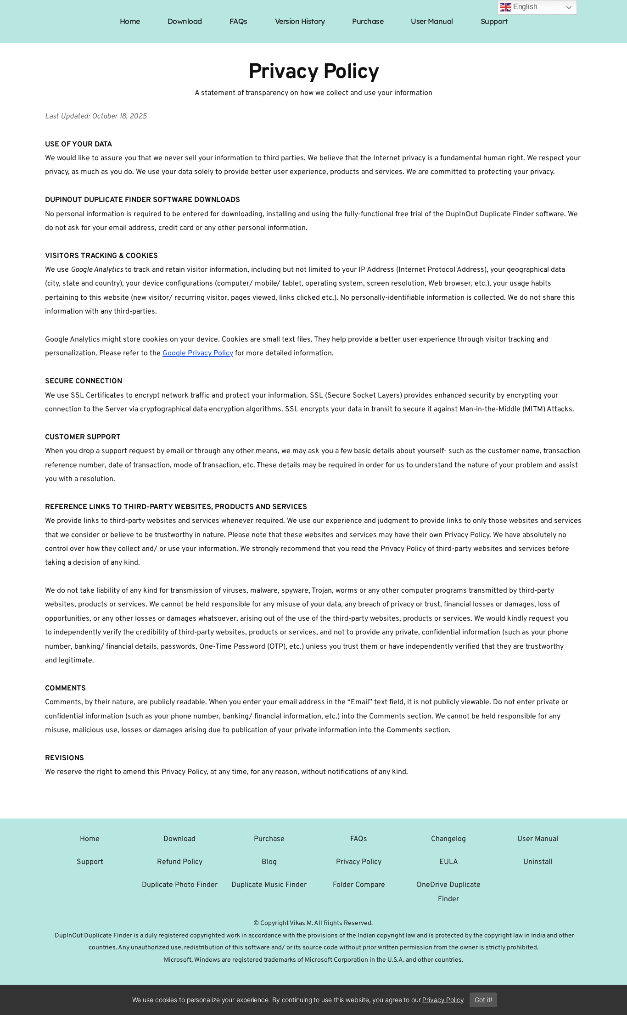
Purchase (269, 839)
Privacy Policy (358, 862)
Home (90, 839)
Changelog (448, 839)
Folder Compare (359, 885)
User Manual (537, 839)
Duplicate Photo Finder (180, 885)
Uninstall (537, 862)
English (524, 7)
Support (90, 862)
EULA (448, 862)
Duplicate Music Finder (269, 885)
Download (179, 839)
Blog (269, 862)
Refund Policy (179, 862)
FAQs (358, 839)
